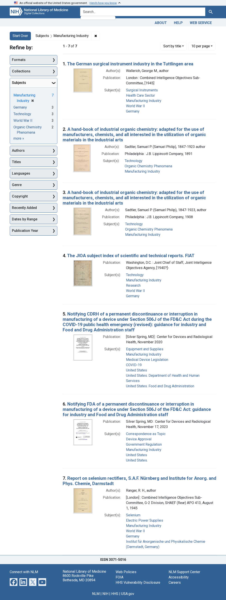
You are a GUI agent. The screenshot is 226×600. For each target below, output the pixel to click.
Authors (18, 150)
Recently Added (24, 208)
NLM (96, 594)
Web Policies (126, 572)
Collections (21, 71)
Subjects (19, 83)
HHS (114, 594)
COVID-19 (134, 365)
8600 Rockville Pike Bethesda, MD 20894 (79, 578)
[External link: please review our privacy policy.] (13, 582)
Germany (132, 111)
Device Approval (138, 439)
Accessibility (179, 577)
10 (200, 46)
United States (136, 370)
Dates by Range (24, 219)
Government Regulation (144, 444)
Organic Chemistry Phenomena (148, 166)
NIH (105, 594)
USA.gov (127, 594)
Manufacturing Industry (143, 101)
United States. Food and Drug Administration (160, 386)
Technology (133, 161)
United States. (137, 460)
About (161, 23)
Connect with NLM (24, 572)
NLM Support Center (184, 572)
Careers (175, 582)
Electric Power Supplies (144, 520)
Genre (17, 185)
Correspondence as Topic (146, 434)
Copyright (20, 196)
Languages (21, 173)
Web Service (201, 23)
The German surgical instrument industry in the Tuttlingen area (130, 63)
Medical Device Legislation (147, 360)
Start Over (20, 36)
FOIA (119, 577)
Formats (19, 60)
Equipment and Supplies (144, 349)
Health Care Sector (140, 95)
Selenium (133, 515)
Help (178, 23)
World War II (135, 106)
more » (18, 138)
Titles (16, 162)
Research (133, 285)
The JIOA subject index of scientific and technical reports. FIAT (130, 255)
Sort (172, 46)
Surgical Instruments (142, 90)
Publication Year (25, 231)
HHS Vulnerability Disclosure (138, 582)
